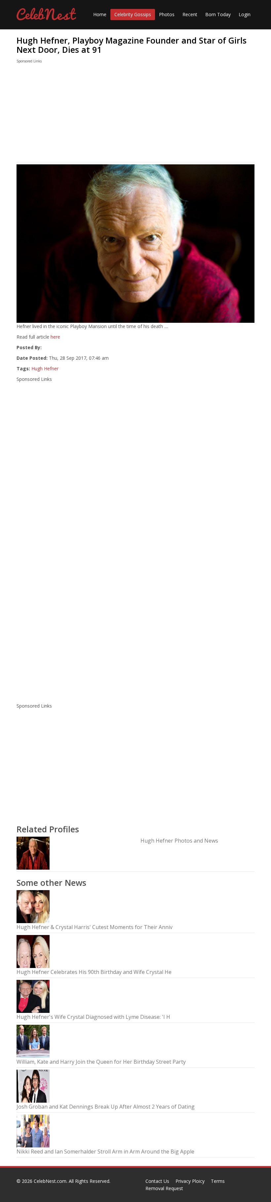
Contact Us (157, 1181)
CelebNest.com (50, 1181)
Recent (189, 14)
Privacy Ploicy (190, 1181)
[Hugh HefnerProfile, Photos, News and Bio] (33, 853)
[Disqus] (135, 611)
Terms (218, 1181)
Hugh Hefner (44, 368)
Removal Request (164, 1188)
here (55, 337)
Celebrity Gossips (132, 14)
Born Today (218, 14)
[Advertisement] (135, 114)
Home (99, 14)
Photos (166, 14)
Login (245, 14)
